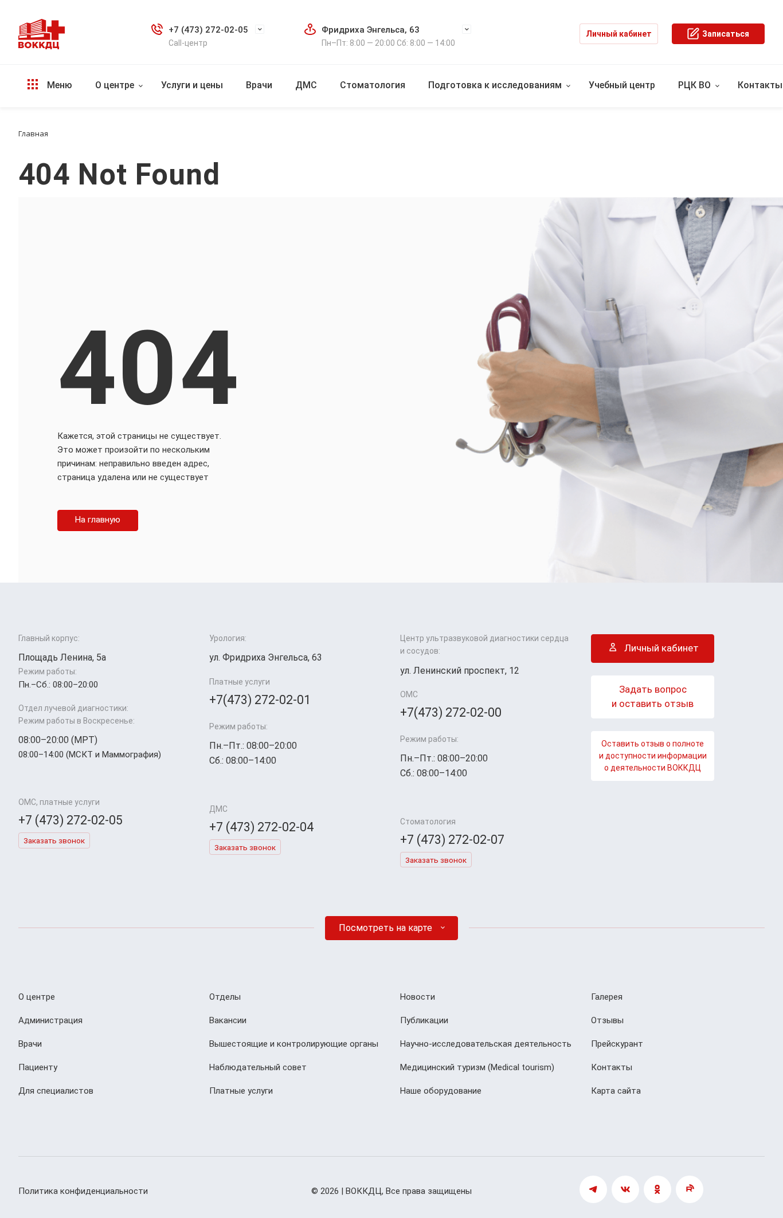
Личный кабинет (619, 33)
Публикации (424, 1020)
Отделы (225, 997)
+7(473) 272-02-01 (260, 700)
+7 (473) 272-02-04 (261, 827)
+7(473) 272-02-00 (451, 712)
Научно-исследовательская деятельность (485, 1044)
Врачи (259, 85)
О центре (114, 85)
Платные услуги (241, 1091)
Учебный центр (622, 85)
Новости (417, 997)
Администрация (50, 1020)
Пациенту (37, 1067)
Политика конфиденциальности (83, 1191)
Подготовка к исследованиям (495, 85)
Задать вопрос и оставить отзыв (653, 696)
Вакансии (227, 1020)
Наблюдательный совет (258, 1067)
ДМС (306, 85)
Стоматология (372, 85)
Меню (58, 85)
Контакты (611, 1067)
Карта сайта (616, 1091)
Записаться (725, 33)
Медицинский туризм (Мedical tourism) (477, 1067)
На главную (97, 519)
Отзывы (607, 1020)
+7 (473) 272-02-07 (452, 839)
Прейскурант (617, 1044)
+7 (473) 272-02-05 (208, 30)
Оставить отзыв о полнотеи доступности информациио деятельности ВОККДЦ (653, 755)
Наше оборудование (440, 1091)
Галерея (607, 997)
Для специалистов (55, 1091)
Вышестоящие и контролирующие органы (293, 1044)
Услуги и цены (192, 85)
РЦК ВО (694, 85)
